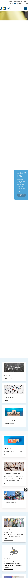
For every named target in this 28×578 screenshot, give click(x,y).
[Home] (14, 9)
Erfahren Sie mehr (8, 378)
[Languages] (14, 4)
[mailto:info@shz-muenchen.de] (8, 3)
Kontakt (25, 1)
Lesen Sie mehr (21, 195)
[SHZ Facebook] (10, 3)
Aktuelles (10, 1)
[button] (25, 8)
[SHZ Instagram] (12, 3)
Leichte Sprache (23, 3)
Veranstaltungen (18, 1)
